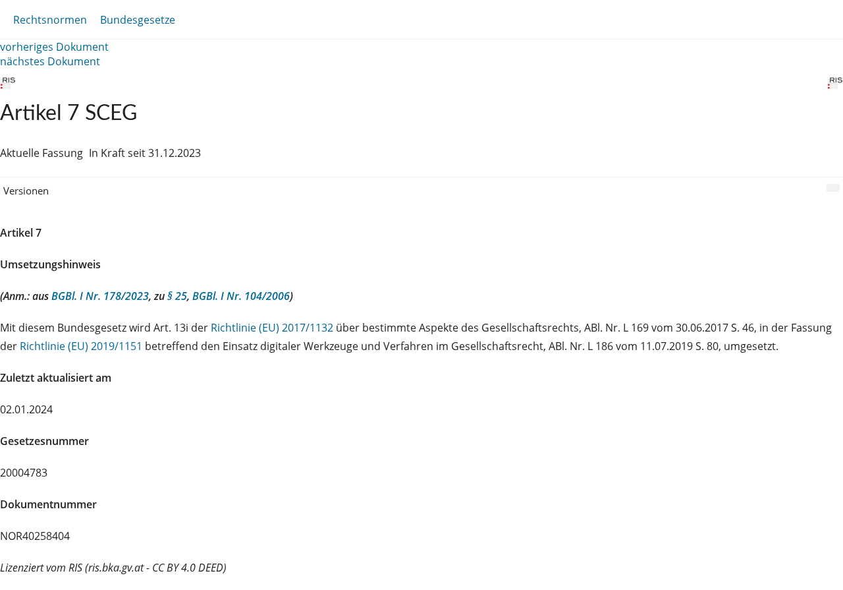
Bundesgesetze (137, 20)
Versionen (26, 190)
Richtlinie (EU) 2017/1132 (273, 327)
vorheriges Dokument (54, 47)
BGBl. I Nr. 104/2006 (241, 296)
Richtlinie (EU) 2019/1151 (82, 346)
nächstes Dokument (50, 61)
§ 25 (177, 296)
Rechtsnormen (50, 20)
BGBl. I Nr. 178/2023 (100, 296)
